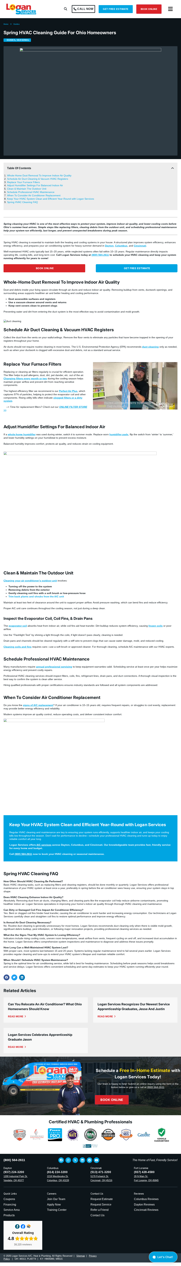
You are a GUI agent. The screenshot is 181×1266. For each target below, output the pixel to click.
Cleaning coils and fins (17, 646)
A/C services (43, 844)
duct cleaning (150, 346)
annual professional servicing (54, 666)
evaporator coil (18, 625)
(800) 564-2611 (100, 254)
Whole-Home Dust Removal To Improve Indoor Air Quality (39, 175)
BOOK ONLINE (149, 9)
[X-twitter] (75, 1160)
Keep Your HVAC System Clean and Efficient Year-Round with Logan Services (50, 198)
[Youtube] (96, 1160)
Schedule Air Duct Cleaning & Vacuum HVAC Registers (37, 178)
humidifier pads (118, 434)
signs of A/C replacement (38, 705)
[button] (65, 9)
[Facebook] (61, 1160)
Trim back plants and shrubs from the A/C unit (36, 596)
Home (6, 24)
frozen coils (155, 625)
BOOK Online (111, 1099)
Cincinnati (140, 245)
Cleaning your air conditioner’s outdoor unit (30, 580)
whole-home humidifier (22, 434)
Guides (16, 24)
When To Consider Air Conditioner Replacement (33, 195)
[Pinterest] (89, 1160)
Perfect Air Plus (68, 391)
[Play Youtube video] (135, 386)
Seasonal (23, 40)
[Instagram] (68, 1160)
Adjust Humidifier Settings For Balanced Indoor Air (35, 185)
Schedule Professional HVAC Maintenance (30, 192)
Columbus (121, 245)
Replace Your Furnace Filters (23, 182)
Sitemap (80, 1256)
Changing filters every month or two (25, 378)
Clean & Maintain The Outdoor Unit (26, 188)
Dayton (109, 245)
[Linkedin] (82, 1160)
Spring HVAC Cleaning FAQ (22, 202)
